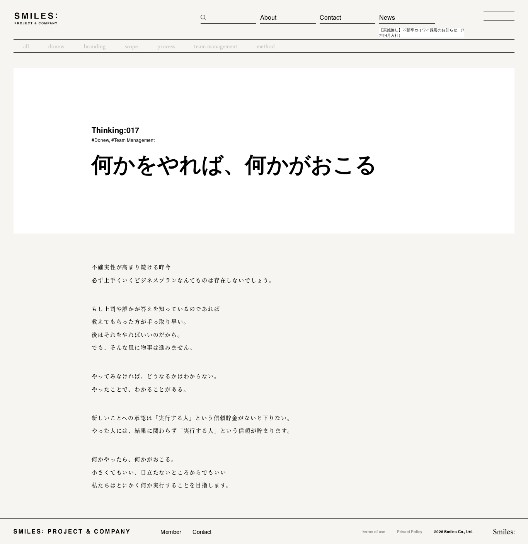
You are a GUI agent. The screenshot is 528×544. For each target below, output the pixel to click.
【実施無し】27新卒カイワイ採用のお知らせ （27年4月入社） (421, 33)
